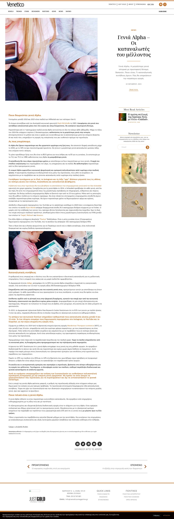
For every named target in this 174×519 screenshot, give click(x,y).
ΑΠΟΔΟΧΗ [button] (166, 515)
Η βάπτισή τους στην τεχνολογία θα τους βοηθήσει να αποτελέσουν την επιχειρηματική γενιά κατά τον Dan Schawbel (55, 186)
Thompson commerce (86, 326)
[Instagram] (165, 4)
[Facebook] (160, 4)
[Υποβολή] (147, 147)
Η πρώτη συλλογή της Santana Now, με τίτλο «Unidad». (138, 117)
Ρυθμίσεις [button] (157, 515)
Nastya (43, 219)
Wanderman (72, 326)
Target (23, 215)
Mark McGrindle (63, 123)
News (133, 30)
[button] (77, 444)
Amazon (40, 215)
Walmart (30, 215)
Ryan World (31, 207)
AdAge (29, 283)
